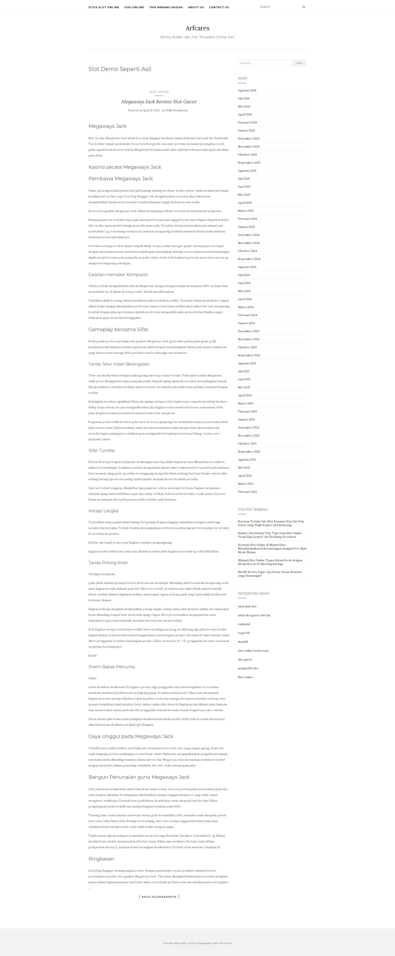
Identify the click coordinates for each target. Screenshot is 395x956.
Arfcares (197, 28)
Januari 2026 (246, 130)
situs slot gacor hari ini (254, 615)
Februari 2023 (247, 411)
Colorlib (191, 943)
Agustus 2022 (247, 459)
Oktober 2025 (247, 154)
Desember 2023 (248, 331)
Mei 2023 (244, 387)
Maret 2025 (246, 211)
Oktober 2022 (247, 443)
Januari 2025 (246, 227)
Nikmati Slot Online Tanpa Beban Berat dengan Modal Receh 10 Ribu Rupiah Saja (270, 562)
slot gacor (245, 659)
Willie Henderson (177, 110)
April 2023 (245, 395)
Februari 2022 (247, 492)
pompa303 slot (248, 668)
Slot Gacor (159, 91)
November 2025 (249, 146)
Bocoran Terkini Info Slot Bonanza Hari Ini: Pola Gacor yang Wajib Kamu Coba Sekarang (271, 523)
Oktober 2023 (247, 347)
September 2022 (249, 451)
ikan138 (243, 642)
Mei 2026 (244, 106)
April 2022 (245, 475)
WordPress (225, 943)
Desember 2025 (248, 138)
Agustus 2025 (247, 170)
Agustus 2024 (247, 267)
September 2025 (249, 162)
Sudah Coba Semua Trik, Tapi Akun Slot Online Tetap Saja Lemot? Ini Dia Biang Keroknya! (270, 535)
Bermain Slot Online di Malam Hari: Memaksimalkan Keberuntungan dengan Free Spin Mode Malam (272, 548)
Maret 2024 (246, 307)
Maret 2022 (245, 484)
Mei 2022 (244, 467)
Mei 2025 (244, 195)
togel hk (244, 633)
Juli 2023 (244, 371)
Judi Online (134, 7)
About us (196, 7)
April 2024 (245, 299)
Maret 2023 (245, 403)
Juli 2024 (244, 275)
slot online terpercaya (253, 650)
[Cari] (304, 7)
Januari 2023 (246, 419)
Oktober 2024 (247, 251)
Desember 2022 (248, 427)
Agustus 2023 (247, 363)
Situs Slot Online (103, 7)
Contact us (219, 7)
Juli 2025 (244, 178)
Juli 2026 (244, 98)
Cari (299, 63)
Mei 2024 (244, 291)
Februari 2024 (247, 315)
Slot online (245, 677)
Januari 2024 (246, 323)
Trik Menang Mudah (166, 7)
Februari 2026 (247, 122)
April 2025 (245, 203)
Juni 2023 (244, 379)
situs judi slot (247, 606)
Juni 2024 (244, 283)
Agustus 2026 (247, 90)
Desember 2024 (248, 235)
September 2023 (249, 355)
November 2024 (249, 243)
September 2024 (249, 259)
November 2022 (248, 435)
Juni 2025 (244, 187)
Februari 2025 (247, 219)
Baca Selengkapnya (159, 896)
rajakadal (244, 624)
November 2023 (248, 339)
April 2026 (245, 114)
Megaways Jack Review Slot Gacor (159, 101)
